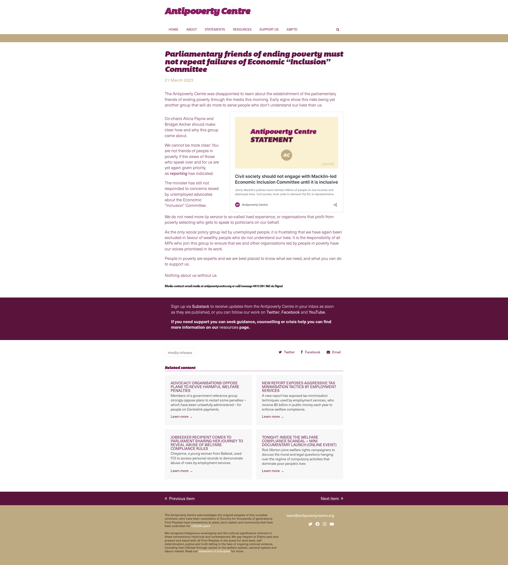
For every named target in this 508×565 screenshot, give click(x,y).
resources (228, 327)
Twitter (273, 312)
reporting (178, 173)
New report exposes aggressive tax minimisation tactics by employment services (299, 386)
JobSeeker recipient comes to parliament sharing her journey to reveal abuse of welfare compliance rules (207, 442)
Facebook (290, 312)
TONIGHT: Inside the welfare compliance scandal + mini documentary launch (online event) (299, 440)
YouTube (317, 312)
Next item (330, 498)
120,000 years (201, 526)
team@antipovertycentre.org (310, 515)
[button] (337, 30)
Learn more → (182, 416)
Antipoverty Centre (207, 11)
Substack (200, 306)
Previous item (182, 498)
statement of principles (214, 551)
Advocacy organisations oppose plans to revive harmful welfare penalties (205, 386)
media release (180, 352)
